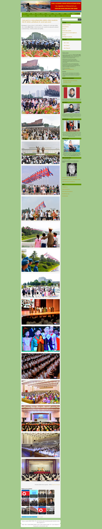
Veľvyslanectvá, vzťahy (41, 15)
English (78, 13)
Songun (64, 34)
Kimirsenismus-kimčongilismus (69, 32)
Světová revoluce (66, 24)
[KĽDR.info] (51, 5)
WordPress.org (65, 193)
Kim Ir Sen (66, 42)
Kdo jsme (38, 13)
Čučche (29, 13)
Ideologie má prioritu (67, 36)
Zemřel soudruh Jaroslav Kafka (69, 177)
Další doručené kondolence (68, 181)
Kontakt (47, 15)
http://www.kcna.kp (56, 484)
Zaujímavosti (49, 13)
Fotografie (62, 13)
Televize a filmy (56, 13)
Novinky (23, 13)
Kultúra (73, 13)
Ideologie (33, 13)
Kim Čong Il (66, 45)
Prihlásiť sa (64, 187)
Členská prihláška (32, 15)
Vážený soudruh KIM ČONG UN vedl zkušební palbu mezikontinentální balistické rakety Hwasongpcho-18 (41, 521)
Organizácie (24, 15)
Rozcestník (53, 15)
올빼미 (39, 516)
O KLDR (43, 13)
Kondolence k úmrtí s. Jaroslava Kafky (71, 179)
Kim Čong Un (67, 48)
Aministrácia (65, 196)
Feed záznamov (66, 189)
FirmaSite (24, 528)
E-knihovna (58, 15)
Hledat (79, 19)
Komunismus (65, 26)
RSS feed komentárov (67, 191)
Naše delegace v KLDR (66, 15)
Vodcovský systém (66, 30)
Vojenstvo (68, 13)
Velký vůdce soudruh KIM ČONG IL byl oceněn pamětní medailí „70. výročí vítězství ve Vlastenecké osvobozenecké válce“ (41, 525)
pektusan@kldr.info (69, 69)
